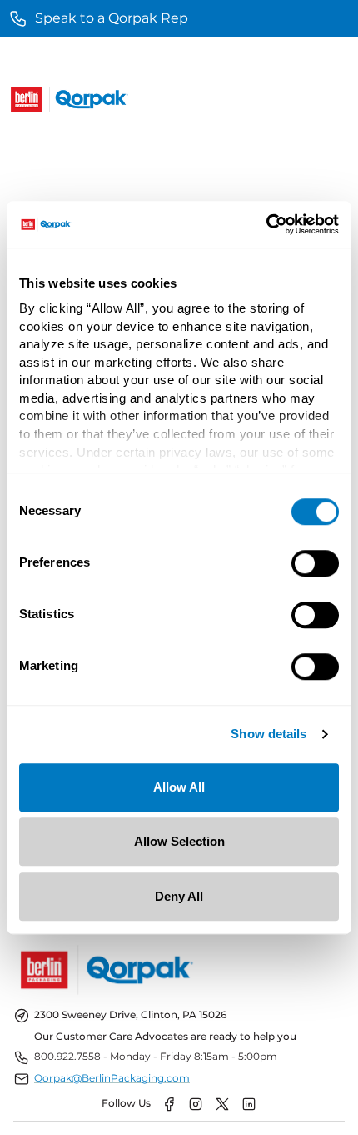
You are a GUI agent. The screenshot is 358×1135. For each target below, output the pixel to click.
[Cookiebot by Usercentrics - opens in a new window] (266, 224)
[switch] (315, 563)
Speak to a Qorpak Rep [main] (111, 18)
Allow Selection (179, 841)
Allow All (179, 787)
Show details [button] (268, 734)
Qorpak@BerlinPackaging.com (112, 1078)
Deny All (179, 896)
